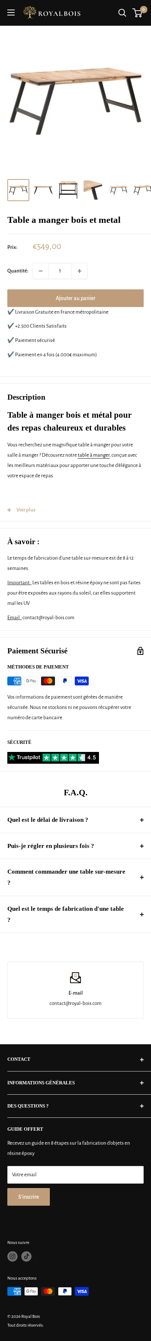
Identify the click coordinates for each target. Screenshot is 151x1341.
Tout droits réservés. (25, 1325)
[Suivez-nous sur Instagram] (12, 1256)
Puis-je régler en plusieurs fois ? (50, 845)
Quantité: (17, 271)
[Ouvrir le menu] (11, 12)
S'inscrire (28, 1197)
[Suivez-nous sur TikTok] (26, 1256)
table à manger (94, 455)
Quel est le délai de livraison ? (47, 819)
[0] (137, 12)
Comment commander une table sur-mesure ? (66, 877)
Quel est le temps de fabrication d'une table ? (65, 914)
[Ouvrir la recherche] (122, 13)
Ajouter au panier (75, 298)
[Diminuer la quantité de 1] (40, 271)
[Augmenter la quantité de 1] (79, 271)
